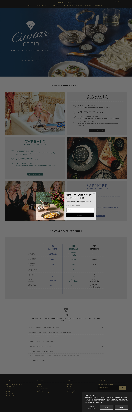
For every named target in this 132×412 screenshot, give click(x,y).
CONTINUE (80, 215)
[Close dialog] (94, 193)
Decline (121, 407)
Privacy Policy (99, 402)
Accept (106, 407)
